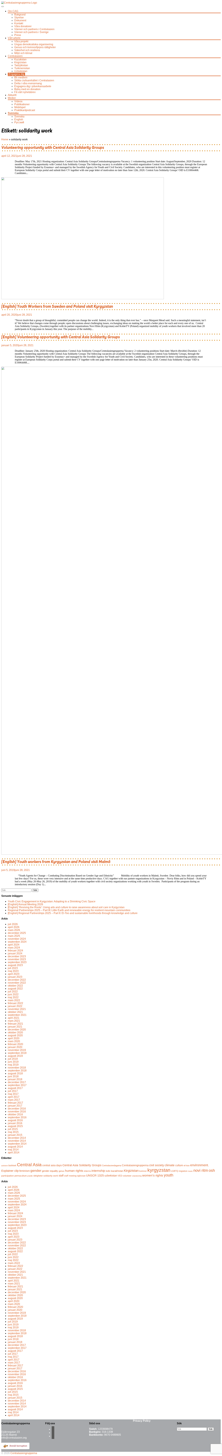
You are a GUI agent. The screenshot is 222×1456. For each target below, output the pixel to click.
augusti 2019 (15, 1056)
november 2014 (17, 1140)
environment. (199, 1165)
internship (98, 1170)
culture (179, 1165)
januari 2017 (15, 1105)
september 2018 (17, 1070)
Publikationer (22, 104)
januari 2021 (15, 1026)
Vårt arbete (14, 38)
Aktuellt (12, 95)
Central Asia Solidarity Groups (81, 1165)
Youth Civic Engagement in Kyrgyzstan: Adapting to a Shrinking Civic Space (51, 901)
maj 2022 (13, 997)
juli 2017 (13, 1091)
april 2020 (13, 1038)
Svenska (13, 113)
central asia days (52, 1165)
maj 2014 (13, 1149)
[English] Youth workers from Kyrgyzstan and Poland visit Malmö (55, 862)
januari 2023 (15, 976)
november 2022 (17, 982)
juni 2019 (13, 1061)
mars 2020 (14, 1041)
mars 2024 (14, 947)
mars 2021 (14, 1020)
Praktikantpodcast (24, 110)
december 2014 (17, 1137)
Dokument (20, 20)
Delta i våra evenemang (28, 83)
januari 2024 (15, 953)
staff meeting (70, 1176)
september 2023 (17, 962)
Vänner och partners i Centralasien (34, 29)
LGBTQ (174, 1171)
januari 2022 (15, 1006)
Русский (19, 122)
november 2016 (17, 1111)
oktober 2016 (15, 1114)
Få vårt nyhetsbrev (25, 92)
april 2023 (13, 974)
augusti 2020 (15, 1035)
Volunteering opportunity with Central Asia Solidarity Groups (52, 148)
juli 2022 (13, 991)
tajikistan (81, 1176)
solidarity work (50, 1175)
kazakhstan (117, 1170)
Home (4, 139)
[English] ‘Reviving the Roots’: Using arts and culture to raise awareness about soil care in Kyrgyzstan (66, 907)
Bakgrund (20, 14)
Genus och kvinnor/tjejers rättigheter (35, 47)
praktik (30, 1176)
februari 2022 (15, 1003)
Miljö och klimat (23, 53)
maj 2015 (13, 1132)
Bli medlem (20, 77)
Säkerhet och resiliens (27, 50)
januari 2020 (15, 1047)
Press (17, 35)
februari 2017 (15, 1102)
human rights (74, 1170)
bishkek (12, 1165)
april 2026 (13, 927)
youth (168, 1175)
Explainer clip (10, 1170)
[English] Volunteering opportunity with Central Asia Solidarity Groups (60, 337)
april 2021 (13, 1017)
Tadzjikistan (21, 65)
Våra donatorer (23, 26)
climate (170, 1165)
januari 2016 (15, 1123)
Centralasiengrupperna (135, 1165)
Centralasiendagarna (111, 1165)
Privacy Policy (141, 1420)
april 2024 (13, 944)
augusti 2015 (15, 1126)
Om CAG (13, 11)
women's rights (152, 1175)
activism (4, 1166)
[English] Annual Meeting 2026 (25, 904)
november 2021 (17, 1009)
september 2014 (17, 1143)
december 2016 (17, 1108)
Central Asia (29, 1164)
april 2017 (13, 1096)
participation (7, 1175)
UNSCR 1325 (95, 1175)
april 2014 (13, 1152)
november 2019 (17, 1050)
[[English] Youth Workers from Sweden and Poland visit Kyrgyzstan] (82, 298)
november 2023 (17, 959)
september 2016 (17, 1117)
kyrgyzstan (158, 1170)
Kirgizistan (20, 62)
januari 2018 (15, 1079)
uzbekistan (110, 1175)
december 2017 (17, 1082)
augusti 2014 (15, 1146)
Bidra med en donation (27, 89)
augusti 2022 (15, 988)
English (18, 119)
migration (183, 1171)
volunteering (137, 1176)
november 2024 (17, 938)
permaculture (20, 1176)
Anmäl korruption (18, 1446)
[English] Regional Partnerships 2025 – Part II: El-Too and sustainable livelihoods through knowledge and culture (72, 913)
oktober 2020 (15, 1032)
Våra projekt (21, 41)
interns (87, 1171)
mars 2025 (14, 936)
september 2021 (17, 1015)
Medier (12, 98)
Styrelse (19, 17)
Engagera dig (16, 74)
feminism (24, 1170)
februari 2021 (15, 1023)
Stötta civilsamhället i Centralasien (34, 80)
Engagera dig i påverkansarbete (32, 86)
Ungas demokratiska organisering (33, 44)
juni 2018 (13, 1076)
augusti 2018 (15, 1073)
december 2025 (17, 933)
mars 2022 (14, 1000)
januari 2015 (15, 1135)
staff (61, 1175)
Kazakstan (20, 59)
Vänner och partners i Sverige (31, 32)
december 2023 (17, 956)
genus (61, 1171)
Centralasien (15, 56)
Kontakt (18, 23)
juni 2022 (13, 994)
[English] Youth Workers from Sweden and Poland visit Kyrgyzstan (57, 306)
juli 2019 (13, 1058)
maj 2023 (13, 971)
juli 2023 (13, 968)
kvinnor (143, 1171)
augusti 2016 (15, 1120)
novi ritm (200, 1170)
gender (35, 1170)
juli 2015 (13, 1129)
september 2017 (17, 1085)
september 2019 (17, 1053)
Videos (18, 101)
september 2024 (17, 941)
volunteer (127, 1176)
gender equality (50, 1170)
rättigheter (38, 1176)
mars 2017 (14, 1099)
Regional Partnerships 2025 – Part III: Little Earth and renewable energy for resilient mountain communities (69, 910)
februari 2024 (15, 950)
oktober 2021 (15, 1012)
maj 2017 (13, 1094)
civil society (156, 1165)
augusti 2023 (15, 965)
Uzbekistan (20, 71)
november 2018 (17, 1067)
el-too (186, 1165)
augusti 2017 (15, 1088)
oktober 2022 (15, 985)
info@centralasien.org (14, 1437)
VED (120, 1176)
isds (108, 1170)
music (190, 1171)
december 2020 (17, 1029)
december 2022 (17, 979)
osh (212, 1170)
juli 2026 (13, 924)
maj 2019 (13, 1064)
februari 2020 (15, 1044)
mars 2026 (14, 930)
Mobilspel (20, 107)
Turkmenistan (22, 68)
